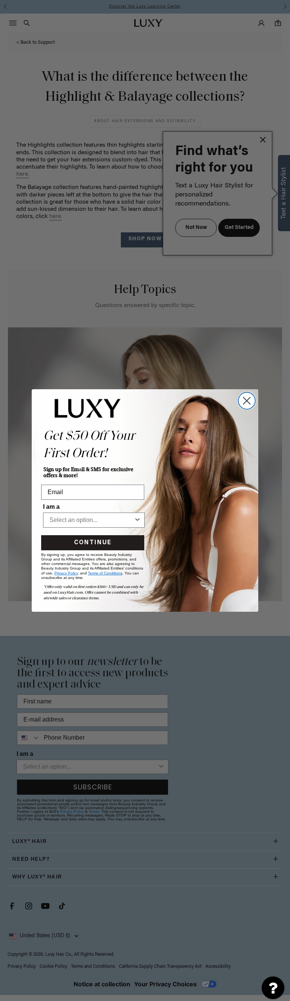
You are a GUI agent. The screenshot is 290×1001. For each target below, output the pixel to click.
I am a (51, 507)
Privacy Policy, (66, 573)
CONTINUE (92, 543)
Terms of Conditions (105, 573)
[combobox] (91, 520)
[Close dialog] (246, 400)
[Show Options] (137, 520)
